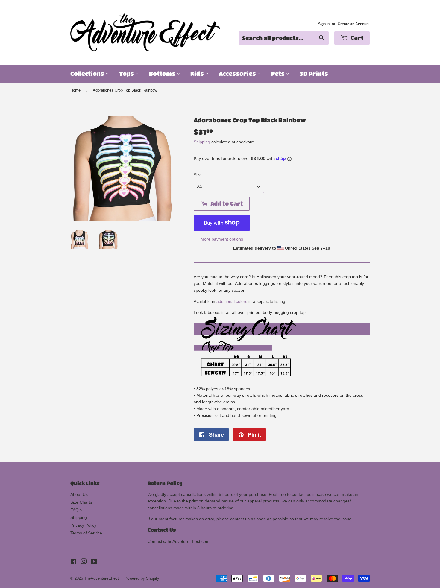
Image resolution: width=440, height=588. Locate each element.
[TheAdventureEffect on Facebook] (73, 562)
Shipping (202, 141)
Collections (87, 73)
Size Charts (81, 502)
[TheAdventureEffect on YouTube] (94, 562)
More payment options (222, 239)
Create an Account (354, 24)
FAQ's (76, 510)
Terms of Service (86, 533)
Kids (197, 73)
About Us (79, 494)
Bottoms (163, 73)
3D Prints (314, 73)
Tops (127, 73)
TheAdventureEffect (101, 578)
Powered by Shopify (142, 578)
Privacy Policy (83, 525)
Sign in (324, 24)
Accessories (238, 73)
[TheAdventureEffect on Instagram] (84, 562)
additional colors (231, 301)
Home (75, 90)
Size (198, 174)
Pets (278, 73)
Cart (356, 38)
